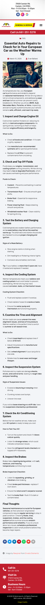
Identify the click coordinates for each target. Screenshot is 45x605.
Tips (23, 38)
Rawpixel (17, 553)
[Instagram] (22, 14)
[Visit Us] (4, 577)
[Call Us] (4, 569)
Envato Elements (32, 553)
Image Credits (22, 602)
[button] (41, 25)
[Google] (27, 14)
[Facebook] (18, 14)
